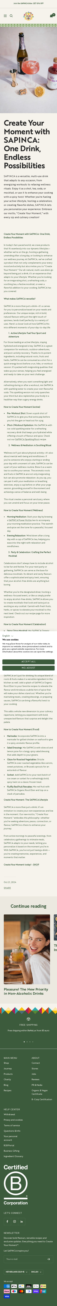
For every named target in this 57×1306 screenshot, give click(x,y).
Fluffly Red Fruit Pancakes (19, 787)
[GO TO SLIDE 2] (27, 1041)
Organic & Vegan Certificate (40, 1092)
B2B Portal (9, 1146)
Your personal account (10, 1138)
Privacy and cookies (13, 1120)
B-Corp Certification (42, 1100)
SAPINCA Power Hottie (20, 520)
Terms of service (12, 1126)
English (34, 1272)
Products (8, 1074)
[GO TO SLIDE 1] (24, 1041)
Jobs (34, 1074)
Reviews (35, 1080)
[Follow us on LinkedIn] (21, 1221)
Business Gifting (11, 1151)
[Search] (11, 15)
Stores (35, 1069)
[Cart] (51, 15)
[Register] (48, 1259)
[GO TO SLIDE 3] (29, 1041)
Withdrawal (9, 1115)
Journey (8, 1069)
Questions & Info (12, 1131)
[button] (7, 636)
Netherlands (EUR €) (15, 1272)
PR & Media (37, 1085)
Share (7, 888)
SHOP (36, 865)
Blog (6, 1085)
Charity (7, 1080)
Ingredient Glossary (13, 1156)
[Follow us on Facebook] (7, 1221)
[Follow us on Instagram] (14, 1221)
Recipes (7, 1091)
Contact (36, 1063)
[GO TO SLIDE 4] (32, 1041)
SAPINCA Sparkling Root (27, 440)
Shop (6, 1063)
